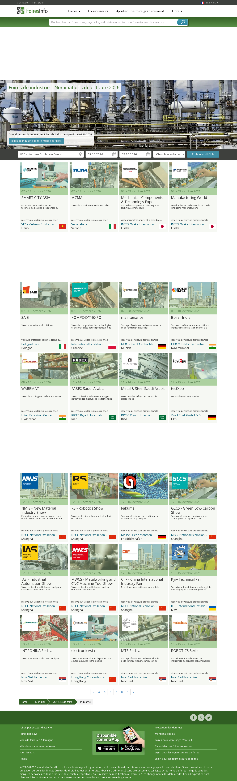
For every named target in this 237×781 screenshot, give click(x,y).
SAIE (25, 317)
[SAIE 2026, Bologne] (44, 295)
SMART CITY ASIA (35, 197)
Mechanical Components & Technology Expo (142, 199)
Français (211, 2)
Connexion (23, 2)
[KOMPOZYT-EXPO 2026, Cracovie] (94, 295)
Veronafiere (79, 224)
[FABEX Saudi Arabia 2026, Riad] (94, 366)
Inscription (38, 2)
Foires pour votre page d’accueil (173, 740)
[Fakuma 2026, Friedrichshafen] (143, 486)
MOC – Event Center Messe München (146, 344)
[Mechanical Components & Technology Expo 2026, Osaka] (143, 175)
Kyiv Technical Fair (186, 579)
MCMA (76, 197)
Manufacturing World (189, 197)
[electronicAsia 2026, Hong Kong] (94, 628)
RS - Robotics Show (87, 508)
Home (24, 701)
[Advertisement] (118, 53)
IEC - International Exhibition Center (195, 606)
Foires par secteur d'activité (36, 727)
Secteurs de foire (62, 701)
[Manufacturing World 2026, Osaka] (193, 175)
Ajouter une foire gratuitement (140, 11)
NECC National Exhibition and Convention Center (54, 535)
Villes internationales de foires (37, 746)
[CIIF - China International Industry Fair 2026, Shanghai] (143, 557)
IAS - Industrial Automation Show (36, 581)
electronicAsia (83, 650)
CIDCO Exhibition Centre (187, 344)
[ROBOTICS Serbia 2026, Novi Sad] (193, 628)
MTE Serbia (130, 650)
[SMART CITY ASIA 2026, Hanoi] (44, 175)
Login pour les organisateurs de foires (177, 752)
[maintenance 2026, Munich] (143, 295)
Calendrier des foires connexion (173, 746)
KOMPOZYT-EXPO (86, 317)
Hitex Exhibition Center (37, 415)
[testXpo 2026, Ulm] (193, 366)
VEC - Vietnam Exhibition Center (42, 224)
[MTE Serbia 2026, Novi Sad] (143, 628)
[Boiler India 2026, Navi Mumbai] (193, 295)
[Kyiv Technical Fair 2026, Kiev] (193, 557)
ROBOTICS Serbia (186, 650)
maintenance (132, 317)
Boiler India (181, 317)
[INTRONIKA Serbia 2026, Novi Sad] (44, 628)
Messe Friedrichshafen (136, 535)
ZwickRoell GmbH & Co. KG (189, 415)
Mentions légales (165, 733)
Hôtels (177, 11)
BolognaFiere (30, 344)
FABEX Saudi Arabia (87, 388)
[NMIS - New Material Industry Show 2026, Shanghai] (44, 486)
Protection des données (168, 727)
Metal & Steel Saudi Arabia (143, 388)
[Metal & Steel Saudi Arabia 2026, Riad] (143, 366)
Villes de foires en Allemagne (36, 740)
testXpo (177, 388)
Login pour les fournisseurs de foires (176, 758)
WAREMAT (30, 388)
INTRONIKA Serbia (36, 650)
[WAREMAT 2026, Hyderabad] (44, 366)
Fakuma (128, 508)
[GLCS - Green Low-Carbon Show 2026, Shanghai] (193, 486)
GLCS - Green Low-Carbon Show (193, 510)
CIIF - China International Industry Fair (142, 581)
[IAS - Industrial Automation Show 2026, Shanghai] (44, 557)
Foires (73, 11)
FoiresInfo (34, 10)
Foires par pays (28, 733)
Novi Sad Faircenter (34, 677)
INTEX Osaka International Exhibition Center (150, 224)
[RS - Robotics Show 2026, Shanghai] (94, 486)
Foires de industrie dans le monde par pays (36, 140)
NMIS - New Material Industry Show (38, 510)
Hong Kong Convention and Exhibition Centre (101, 677)
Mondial (40, 701)
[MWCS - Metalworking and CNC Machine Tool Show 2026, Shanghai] (94, 557)
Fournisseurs (98, 11)
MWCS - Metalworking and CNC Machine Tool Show (93, 581)
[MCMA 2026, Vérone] (94, 175)
